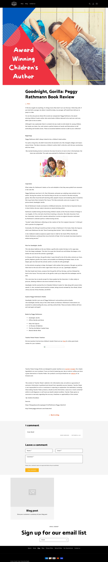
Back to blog (55, 415)
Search (29, 548)
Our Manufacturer (68, 548)
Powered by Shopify (25, 561)
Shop (43, 548)
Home (34, 548)
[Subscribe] (66, 540)
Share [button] (28, 104)
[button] (89, 4)
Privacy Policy (49, 548)
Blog (39, 548)
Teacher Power (17, 561)
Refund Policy (58, 548)
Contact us (77, 548)
